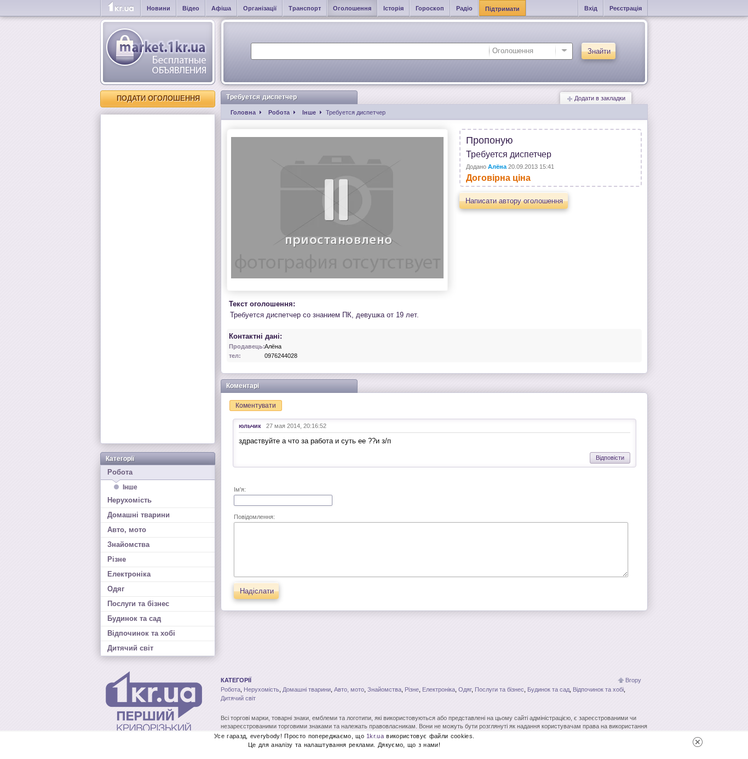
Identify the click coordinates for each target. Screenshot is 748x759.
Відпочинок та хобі (141, 633)
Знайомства (128, 544)
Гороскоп (430, 8)
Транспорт (305, 8)
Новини (158, 8)
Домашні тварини (138, 515)
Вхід (590, 8)
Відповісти (610, 457)
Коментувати (255, 405)
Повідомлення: (254, 516)
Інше (130, 487)
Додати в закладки (599, 98)
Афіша (221, 8)
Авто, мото (126, 530)
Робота (120, 472)
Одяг (115, 589)
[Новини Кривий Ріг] (120, 8)
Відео (190, 8)
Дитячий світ (130, 648)
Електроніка (129, 574)
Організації (260, 8)
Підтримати (502, 8)
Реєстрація (625, 8)
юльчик (250, 426)
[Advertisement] (157, 279)
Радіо (464, 8)
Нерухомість (129, 500)
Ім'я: (240, 489)
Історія (393, 8)
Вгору (633, 680)
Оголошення (352, 8)
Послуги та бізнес (138, 604)
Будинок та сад (134, 618)
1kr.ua (375, 736)
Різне (116, 559)
